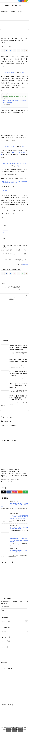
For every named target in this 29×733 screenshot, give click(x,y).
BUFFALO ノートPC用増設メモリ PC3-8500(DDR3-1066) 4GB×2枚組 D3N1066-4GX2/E (14, 182)
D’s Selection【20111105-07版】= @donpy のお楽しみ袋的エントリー (18, 373)
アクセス (24, 259)
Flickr (14, 259)
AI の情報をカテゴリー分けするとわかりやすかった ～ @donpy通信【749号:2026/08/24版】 (19, 540)
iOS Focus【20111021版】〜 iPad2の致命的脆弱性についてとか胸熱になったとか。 (18, 398)
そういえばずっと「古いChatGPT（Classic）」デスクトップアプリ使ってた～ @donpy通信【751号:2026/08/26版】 (19, 517)
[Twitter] (19, 1)
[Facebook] (21, 1)
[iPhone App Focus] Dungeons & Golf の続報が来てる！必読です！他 (18, 385)
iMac (15, 34)
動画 (26, 260)
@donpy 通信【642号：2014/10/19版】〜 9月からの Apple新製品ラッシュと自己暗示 (18, 347)
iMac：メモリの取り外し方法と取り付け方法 (15, 163)
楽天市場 (5, 190)
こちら (13, 481)
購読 (25, 254)
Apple (9, 34)
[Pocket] (14, 50)
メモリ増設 (21, 260)
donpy (23, 72)
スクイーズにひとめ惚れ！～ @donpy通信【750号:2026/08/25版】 (19, 527)
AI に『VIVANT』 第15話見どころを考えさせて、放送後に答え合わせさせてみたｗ (19, 552)
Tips (17, 259)
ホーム (3, 34)
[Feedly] (27, 1)
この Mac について (10, 72)
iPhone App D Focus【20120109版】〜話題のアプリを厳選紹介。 (18, 361)
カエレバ (8, 184)
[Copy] (26, 50)
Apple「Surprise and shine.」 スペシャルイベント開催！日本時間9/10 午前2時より (14, 505)
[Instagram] (23, 1)
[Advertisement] (15, 24)
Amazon (5, 189)
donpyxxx (25, 264)
